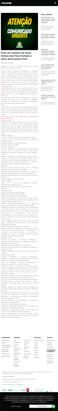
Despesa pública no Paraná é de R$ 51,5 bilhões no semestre (48, 81)
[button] (55, 3)
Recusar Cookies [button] (16, 406)
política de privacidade (16, 384)
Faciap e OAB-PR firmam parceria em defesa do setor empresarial (48, 66)
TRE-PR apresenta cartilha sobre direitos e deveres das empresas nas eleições (48, 36)
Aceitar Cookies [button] (42, 406)
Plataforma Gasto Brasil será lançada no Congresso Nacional (48, 97)
